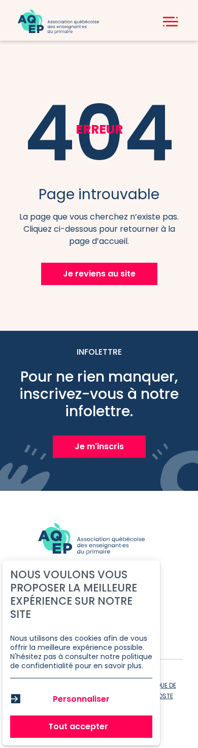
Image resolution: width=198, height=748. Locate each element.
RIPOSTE (161, 696)
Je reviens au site (99, 273)
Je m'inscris (99, 446)
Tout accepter (78, 726)
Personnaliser (81, 699)
